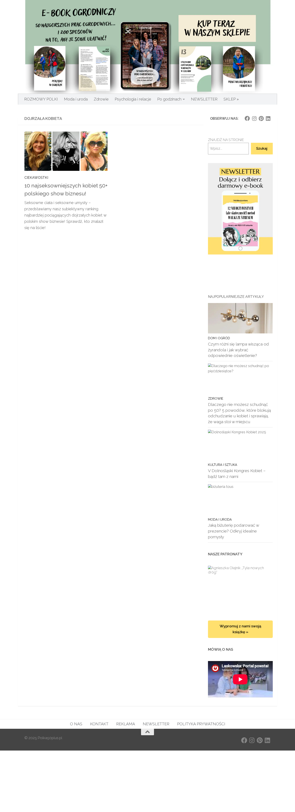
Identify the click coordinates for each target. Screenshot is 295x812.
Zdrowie (101, 99)
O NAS (76, 724)
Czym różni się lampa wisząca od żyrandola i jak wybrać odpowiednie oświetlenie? (238, 350)
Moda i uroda (76, 99)
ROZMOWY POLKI (41, 99)
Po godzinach (169, 99)
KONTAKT (99, 724)
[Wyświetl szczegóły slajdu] (240, 209)
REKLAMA (125, 724)
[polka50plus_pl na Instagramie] (254, 118)
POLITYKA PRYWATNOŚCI (201, 724)
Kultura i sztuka (222, 464)
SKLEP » (231, 99)
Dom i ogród (219, 338)
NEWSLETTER (204, 99)
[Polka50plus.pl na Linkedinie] (268, 118)
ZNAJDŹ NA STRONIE (226, 140)
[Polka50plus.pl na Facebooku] (247, 118)
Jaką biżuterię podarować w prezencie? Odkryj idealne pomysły (233, 531)
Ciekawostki (36, 178)
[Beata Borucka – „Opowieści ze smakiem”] (240, 589)
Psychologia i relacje (133, 99)
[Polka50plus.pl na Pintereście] (261, 118)
